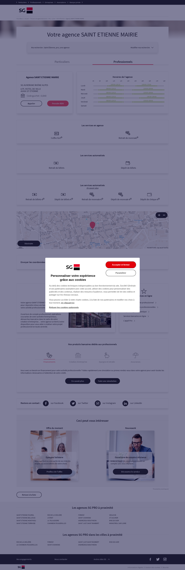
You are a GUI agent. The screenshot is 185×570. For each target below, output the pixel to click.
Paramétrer (121, 273)
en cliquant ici (67, 303)
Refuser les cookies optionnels (64, 307)
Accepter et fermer (121, 265)
